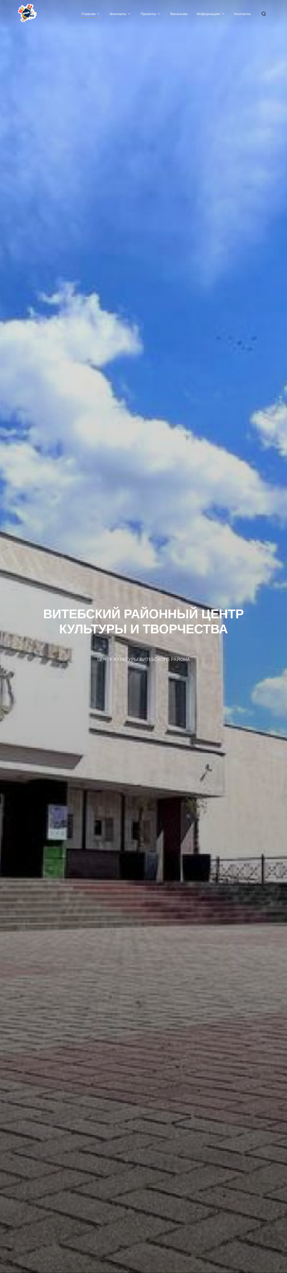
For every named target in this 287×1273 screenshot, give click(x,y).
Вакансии (178, 14)
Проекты (148, 14)
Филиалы (118, 14)
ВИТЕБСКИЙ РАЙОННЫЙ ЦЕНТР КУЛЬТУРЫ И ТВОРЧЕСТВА (143, 624)
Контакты (242, 14)
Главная (88, 14)
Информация (208, 14)
